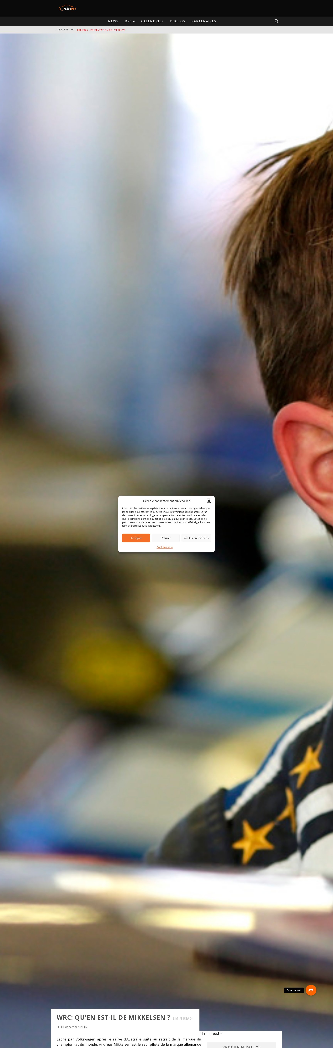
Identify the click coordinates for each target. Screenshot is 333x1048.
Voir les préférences (196, 538)
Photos (177, 21)
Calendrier (152, 21)
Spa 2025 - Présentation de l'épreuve (101, 30)
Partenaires (204, 21)
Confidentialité (165, 547)
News (113, 21)
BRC (128, 21)
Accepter (136, 538)
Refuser (166, 538)
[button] (209, 501)
